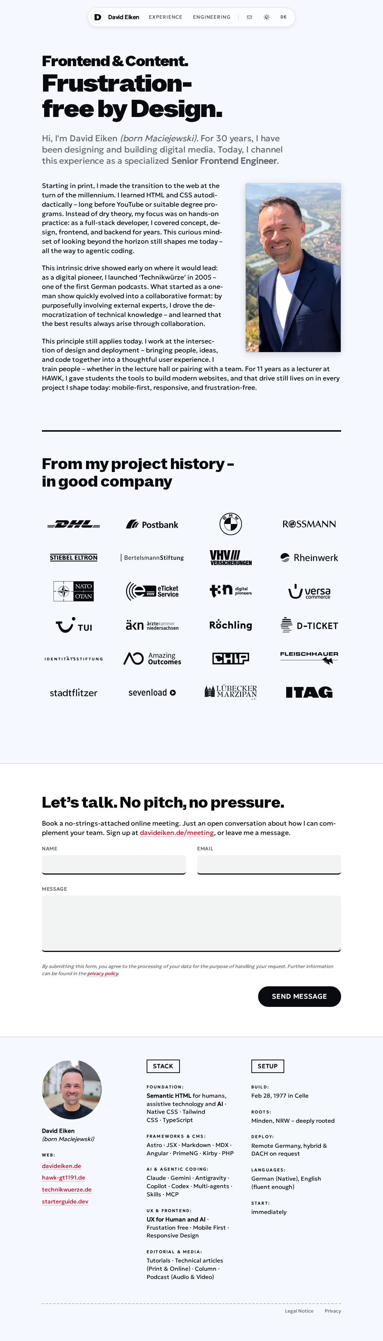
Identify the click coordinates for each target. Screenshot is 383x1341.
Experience (166, 17)
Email (205, 848)
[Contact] (249, 17)
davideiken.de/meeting (177, 833)
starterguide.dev (65, 1201)
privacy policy (102, 973)
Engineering (212, 17)
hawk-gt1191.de (63, 1177)
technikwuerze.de (67, 1189)
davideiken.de (61, 1165)
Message (54, 889)
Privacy (333, 1311)
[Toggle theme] (266, 17)
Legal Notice (299, 1311)
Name (50, 848)
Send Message (299, 996)
